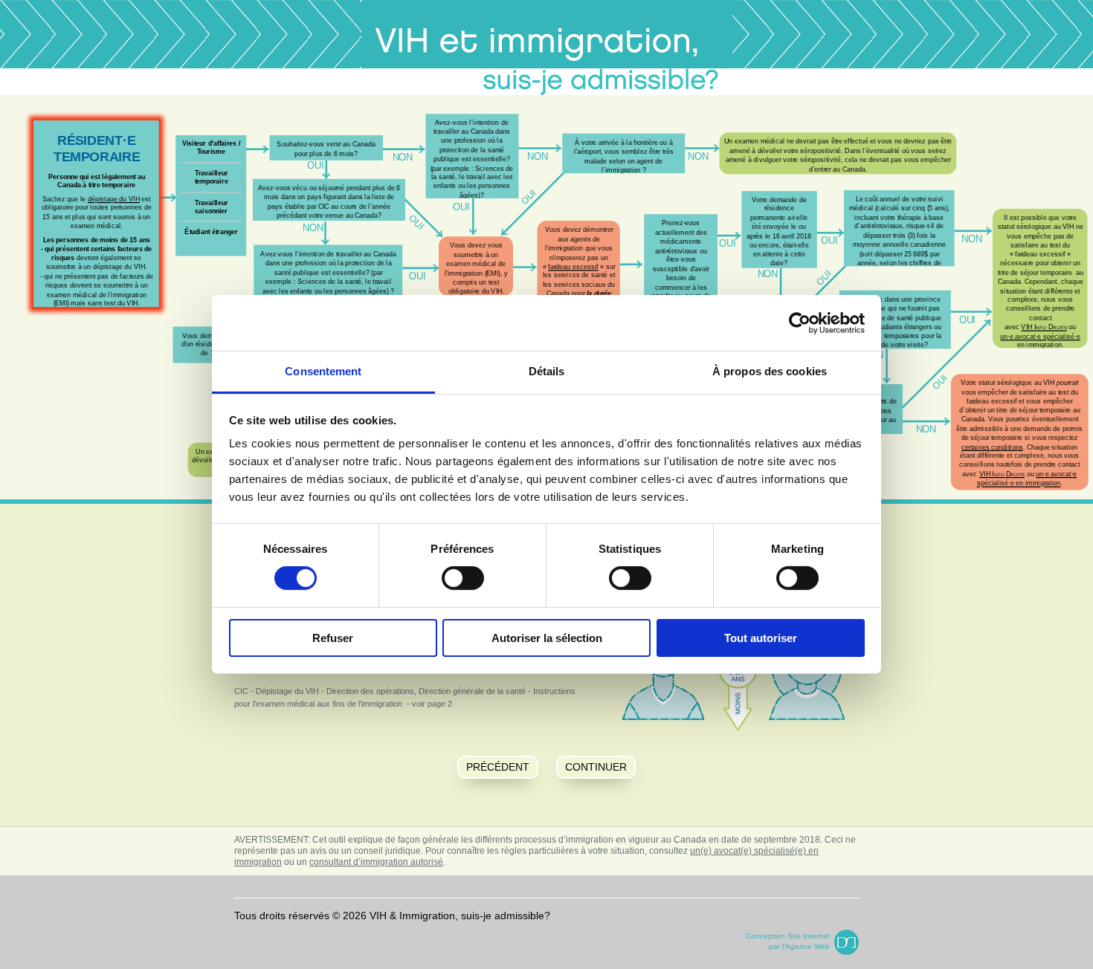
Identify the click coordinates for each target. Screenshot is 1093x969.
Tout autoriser (760, 638)
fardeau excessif (573, 266)
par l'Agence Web (799, 946)
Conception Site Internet (788, 936)
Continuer (596, 767)
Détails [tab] (547, 371)
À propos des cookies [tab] (769, 371)
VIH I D (1002, 474)
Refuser (332, 638)
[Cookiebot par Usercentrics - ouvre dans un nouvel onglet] (800, 322)
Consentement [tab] (323, 371)
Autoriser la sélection (546, 638)
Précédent (497, 767)
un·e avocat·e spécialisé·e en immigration (1027, 478)
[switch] (463, 578)
